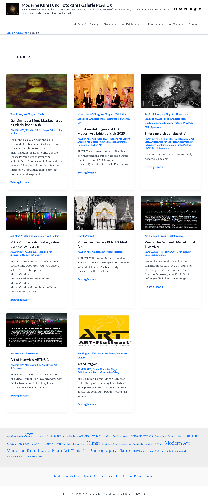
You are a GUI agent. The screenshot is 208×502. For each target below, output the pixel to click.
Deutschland (191, 436)
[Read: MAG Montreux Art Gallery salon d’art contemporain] (36, 212)
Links (169, 122)
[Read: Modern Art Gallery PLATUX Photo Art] (104, 212)
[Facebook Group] (195, 9)
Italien (76, 444)
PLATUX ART (96, 145)
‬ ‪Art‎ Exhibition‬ (34, 456)
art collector (53, 436)
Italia (69, 444)
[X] (180, 9)
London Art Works (154, 444)
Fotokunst (23, 443)
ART (28, 435)
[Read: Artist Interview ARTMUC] (36, 329)
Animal (9, 436)
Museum (45, 451)
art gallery (106, 436)
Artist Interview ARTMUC (29, 359)
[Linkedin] (190, 9)
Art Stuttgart (88, 364)
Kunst (93, 443)
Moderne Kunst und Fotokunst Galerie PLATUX (67, 5)
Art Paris (39, 114)
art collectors (70, 435)
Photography (103, 450)
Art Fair (96, 435)
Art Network (179, 114)
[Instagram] (185, 9)
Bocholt (171, 436)
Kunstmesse (125, 444)
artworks (148, 435)
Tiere (150, 451)
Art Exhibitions (130, 24)
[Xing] (200, 9)
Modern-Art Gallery (85, 24)
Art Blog (28, 114)
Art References (97, 118)
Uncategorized (86, 235)
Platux (124, 450)
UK (162, 451)
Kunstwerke (138, 444)
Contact (194, 24)
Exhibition (11, 444)
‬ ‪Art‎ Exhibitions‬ (14, 456)
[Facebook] (175, 9)
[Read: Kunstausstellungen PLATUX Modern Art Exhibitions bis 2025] (104, 90)
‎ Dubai (169, 451)
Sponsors (156, 127)
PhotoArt (61, 450)
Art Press (174, 24)
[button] (114, 24)
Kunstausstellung (109, 444)
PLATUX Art (139, 451)
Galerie (34, 443)
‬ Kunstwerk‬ (180, 451)
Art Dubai (84, 435)
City (179, 435)
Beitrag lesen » (19, 182)
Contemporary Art (155, 122)
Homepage (113, 118)
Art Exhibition (118, 114)
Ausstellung (160, 436)
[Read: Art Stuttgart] (104, 329)
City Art (108, 24)
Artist (115, 436)
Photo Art (154, 24)
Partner (178, 122)
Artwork (136, 435)
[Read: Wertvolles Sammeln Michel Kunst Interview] (171, 212)
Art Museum (125, 436)
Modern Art (177, 443)
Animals (18, 435)
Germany (58, 443)
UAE (157, 451)
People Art (16, 114)
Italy (83, 443)
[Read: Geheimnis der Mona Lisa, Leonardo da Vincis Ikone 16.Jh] (36, 90)
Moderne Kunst (22, 450)
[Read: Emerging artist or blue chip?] (171, 90)
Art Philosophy (171, 142)
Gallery (45, 443)
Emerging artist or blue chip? (166, 133)
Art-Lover (39, 436)
